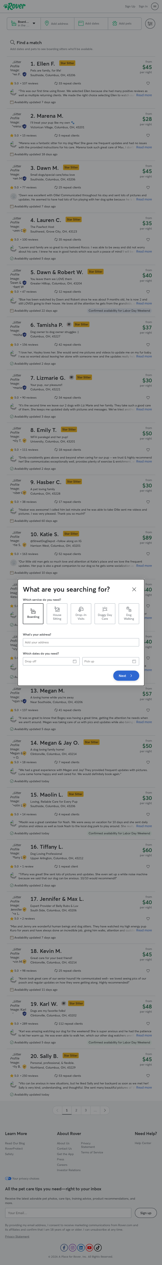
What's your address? (37, 634)
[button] (134, 589)
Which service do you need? (42, 600)
